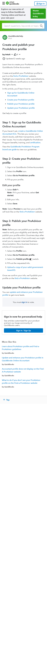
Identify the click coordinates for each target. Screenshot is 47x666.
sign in (24, 302)
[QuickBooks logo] (12, 3)
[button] (3, 3)
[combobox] (23, 26)
